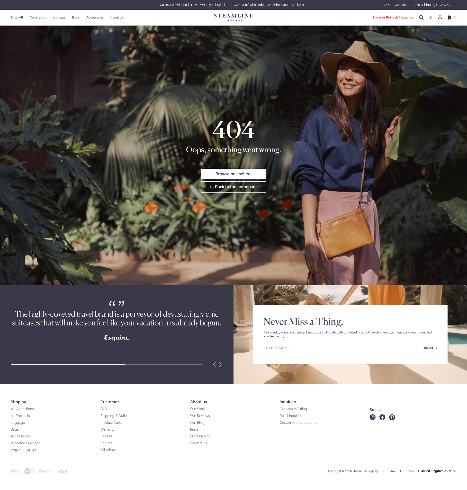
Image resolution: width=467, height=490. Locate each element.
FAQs (386, 5)
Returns (106, 443)
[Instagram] (372, 417)
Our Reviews (200, 416)
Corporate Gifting (293, 409)
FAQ (103, 409)
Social (375, 409)
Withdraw (108, 450)
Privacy (409, 471)
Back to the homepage (236, 187)
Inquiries (288, 402)
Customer (109, 402)
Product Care (110, 423)
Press (194, 429)
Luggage (18, 423)
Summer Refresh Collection (393, 17)
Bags (14, 429)
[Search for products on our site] (421, 17)
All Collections (22, 409)
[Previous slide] (214, 365)
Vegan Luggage (23, 450)
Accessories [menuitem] (94, 17)
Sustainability (200, 436)
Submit (430, 347)
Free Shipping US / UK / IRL (435, 5)
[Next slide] (220, 365)
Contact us (402, 5)
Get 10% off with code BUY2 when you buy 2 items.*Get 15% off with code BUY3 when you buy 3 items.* (233, 5)
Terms (392, 471)
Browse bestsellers (233, 174)
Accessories (20, 436)
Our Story (197, 409)
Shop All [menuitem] (17, 17)
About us (198, 402)
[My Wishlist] (430, 17)
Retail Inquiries (291, 416)
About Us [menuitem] (117, 17)
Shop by (18, 402)
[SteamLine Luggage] (233, 17)
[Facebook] (382, 417)
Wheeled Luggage (25, 443)
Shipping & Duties (114, 416)
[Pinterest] (392, 417)
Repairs (106, 436)
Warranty (107, 429)
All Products (20, 416)
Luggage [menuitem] (59, 17)
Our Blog (197, 423)
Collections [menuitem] (38, 17)
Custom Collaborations (298, 423)
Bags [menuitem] (76, 17)
